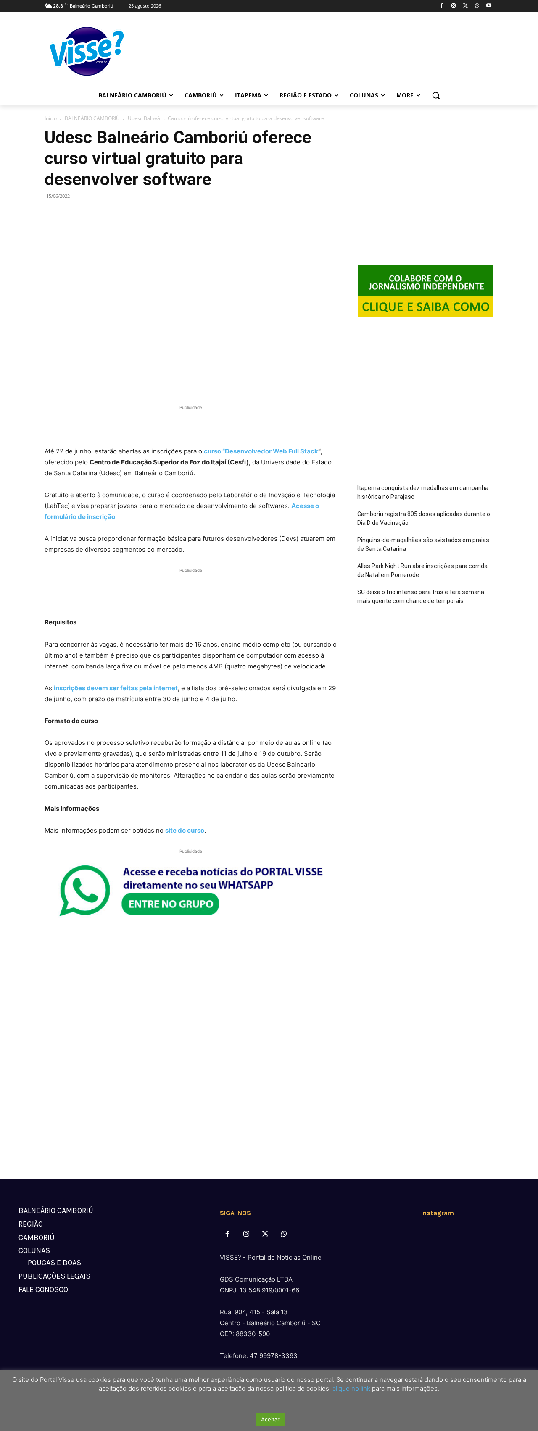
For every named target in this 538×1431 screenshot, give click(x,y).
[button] (436, 95)
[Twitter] (465, 6)
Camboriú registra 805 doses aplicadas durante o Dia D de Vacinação (423, 518)
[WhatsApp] (477, 6)
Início (51, 118)
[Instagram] (454, 6)
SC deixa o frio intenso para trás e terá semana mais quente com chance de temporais (420, 596)
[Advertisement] (190, 424)
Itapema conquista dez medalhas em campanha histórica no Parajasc (422, 492)
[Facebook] (442, 6)
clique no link (350, 1388)
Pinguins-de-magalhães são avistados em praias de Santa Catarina (423, 544)
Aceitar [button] (270, 1419)
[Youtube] (488, 6)
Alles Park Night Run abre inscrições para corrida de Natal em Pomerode (422, 570)
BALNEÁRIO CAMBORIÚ (92, 118)
